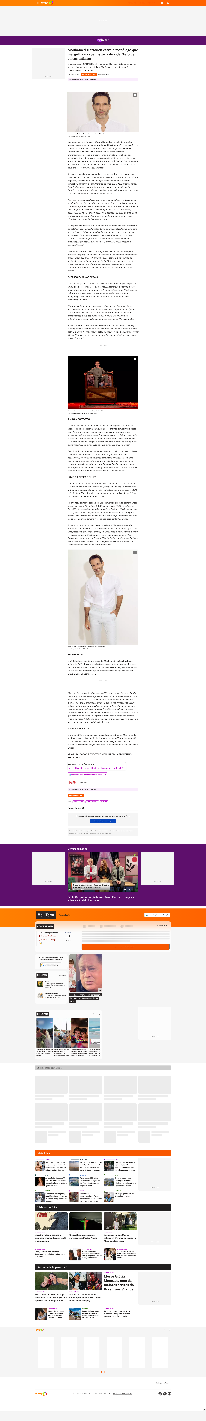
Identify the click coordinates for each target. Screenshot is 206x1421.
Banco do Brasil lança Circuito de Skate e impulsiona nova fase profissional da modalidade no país (90, 1314)
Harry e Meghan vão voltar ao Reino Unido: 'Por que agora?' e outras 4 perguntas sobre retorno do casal (92, 1255)
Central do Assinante (147, 3)
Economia (83, 1175)
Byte (115, 1159)
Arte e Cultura (92, 802)
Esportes (85, 1309)
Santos (47, 1191)
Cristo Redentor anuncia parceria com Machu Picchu (83, 1236)
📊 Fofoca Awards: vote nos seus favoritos (85, 774)
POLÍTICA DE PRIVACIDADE (122, 1394)
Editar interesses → (163, 925)
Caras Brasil (78, 802)
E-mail (162, 3)
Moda (47, 1175)
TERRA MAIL (132, 3)
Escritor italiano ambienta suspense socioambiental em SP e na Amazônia (51, 1238)
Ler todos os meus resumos (125, 947)
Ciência (47, 1159)
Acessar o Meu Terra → (66, 915)
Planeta (117, 1175)
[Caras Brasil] (72, 782)
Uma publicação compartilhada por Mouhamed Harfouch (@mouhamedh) (103, 768)
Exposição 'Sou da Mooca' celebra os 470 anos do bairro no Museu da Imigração (120, 1238)
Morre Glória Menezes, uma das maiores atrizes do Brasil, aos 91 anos (119, 1282)
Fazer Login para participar (103, 821)
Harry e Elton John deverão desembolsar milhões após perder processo (50, 1254)
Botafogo (118, 1191)
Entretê (104, 802)
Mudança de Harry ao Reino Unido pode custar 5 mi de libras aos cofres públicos (126, 1255)
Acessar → (62, 975)
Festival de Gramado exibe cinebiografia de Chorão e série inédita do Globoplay (85, 1297)
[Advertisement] (154, 1254)
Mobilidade (83, 1159)
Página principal (47, 3)
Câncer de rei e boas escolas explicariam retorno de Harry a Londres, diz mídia (56, 1314)
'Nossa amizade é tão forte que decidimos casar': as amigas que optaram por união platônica (51, 1297)
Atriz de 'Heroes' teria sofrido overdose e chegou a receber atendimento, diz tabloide (117, 1313)
